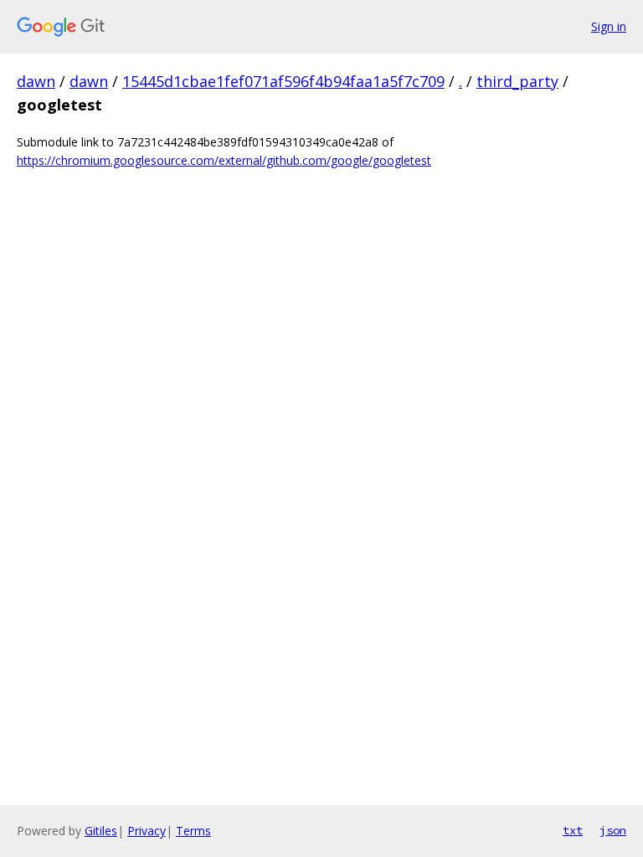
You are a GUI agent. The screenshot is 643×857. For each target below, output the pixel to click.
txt (573, 830)
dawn (36, 81)
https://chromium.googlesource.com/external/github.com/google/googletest (224, 160)
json (612, 830)
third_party (517, 81)
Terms (193, 831)
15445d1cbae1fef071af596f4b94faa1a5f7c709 (283, 81)
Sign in (608, 26)
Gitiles (101, 831)
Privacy (146, 831)
